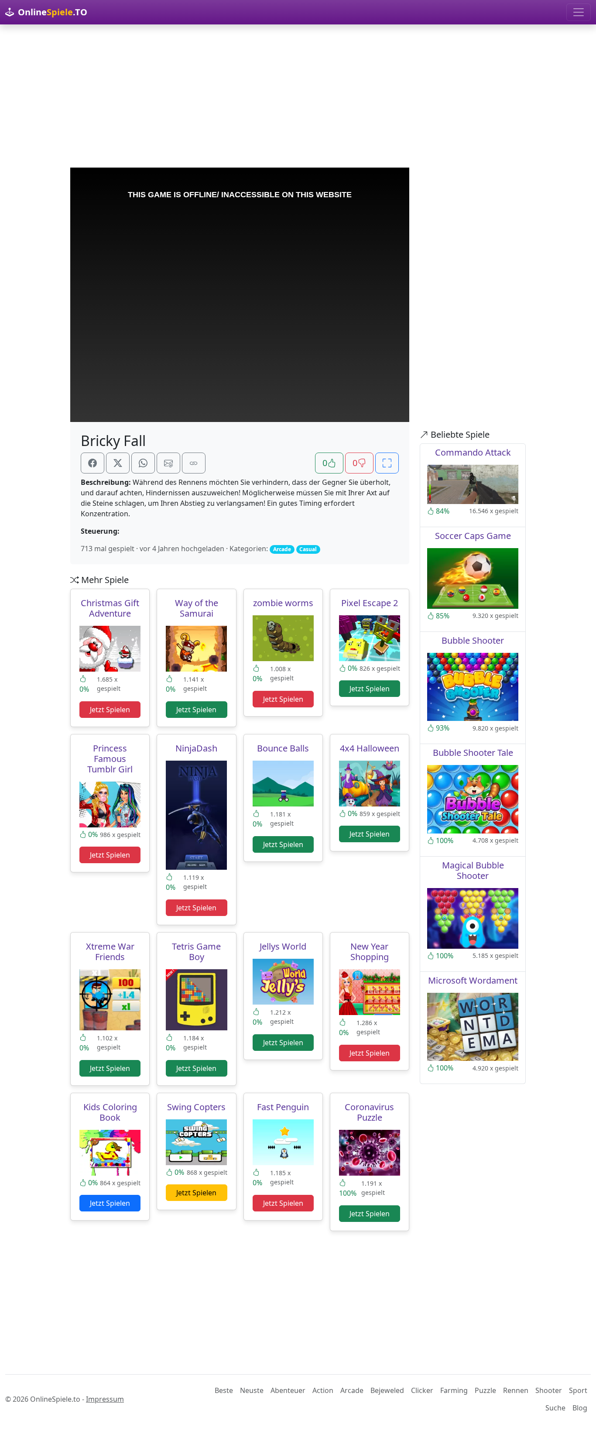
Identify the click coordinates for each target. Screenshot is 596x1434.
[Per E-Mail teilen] (168, 463)
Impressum (105, 1399)
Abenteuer (288, 1390)
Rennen (515, 1390)
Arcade (351, 1390)
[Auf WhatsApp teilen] (143, 463)
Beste (224, 1390)
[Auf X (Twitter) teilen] (118, 463)
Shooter (548, 1390)
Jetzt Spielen (110, 709)
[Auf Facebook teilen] (92, 463)
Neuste (252, 1390)
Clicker (422, 1390)
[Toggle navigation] (578, 12)
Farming (454, 1390)
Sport (578, 1390)
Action (322, 1390)
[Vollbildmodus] (387, 463)
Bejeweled (387, 1390)
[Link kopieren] (194, 463)
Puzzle (485, 1390)
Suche (555, 1408)
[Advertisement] (298, 96)
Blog (579, 1408)
